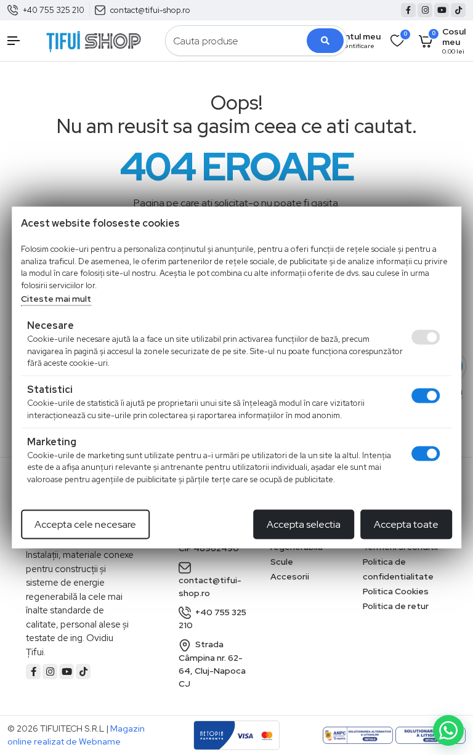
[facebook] (408, 10)
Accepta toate (406, 524)
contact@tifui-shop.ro (150, 10)
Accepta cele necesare (85, 524)
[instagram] (425, 10)
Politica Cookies (396, 591)
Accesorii (289, 576)
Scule (281, 561)
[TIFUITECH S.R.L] (93, 39)
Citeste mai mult (56, 298)
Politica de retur (396, 606)
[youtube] (441, 10)
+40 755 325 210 (53, 10)
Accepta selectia (304, 524)
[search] (325, 40)
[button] (19, 40)
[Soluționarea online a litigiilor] (430, 735)
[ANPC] (358, 735)
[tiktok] (458, 10)
